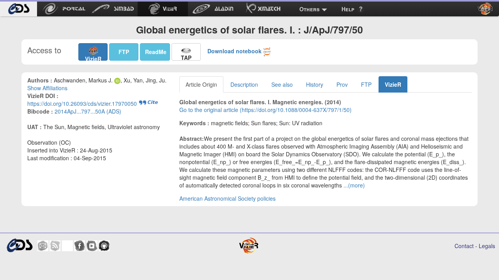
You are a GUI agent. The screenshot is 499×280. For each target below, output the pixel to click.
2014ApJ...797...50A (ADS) (88, 111)
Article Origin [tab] (201, 84)
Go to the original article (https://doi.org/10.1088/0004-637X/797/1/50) (265, 110)
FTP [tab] (366, 84)
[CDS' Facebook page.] (79, 245)
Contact (464, 246)
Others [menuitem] (309, 9)
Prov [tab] (342, 84)
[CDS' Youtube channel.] (92, 245)
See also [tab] (282, 84)
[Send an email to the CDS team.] (42, 245)
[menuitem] (18, 9)
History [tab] (314, 84)
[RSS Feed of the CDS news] (55, 245)
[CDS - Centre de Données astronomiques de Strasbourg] (19, 245)
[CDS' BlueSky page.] (67, 245)
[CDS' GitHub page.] (104, 245)
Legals (487, 246)
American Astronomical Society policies (227, 198)
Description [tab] (244, 84)
